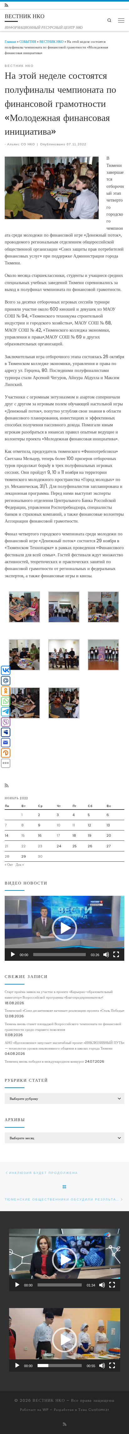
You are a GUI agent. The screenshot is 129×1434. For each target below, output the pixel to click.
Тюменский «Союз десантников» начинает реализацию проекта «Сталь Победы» (64, 1010)
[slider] (59, 954)
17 (58, 835)
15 (23, 835)
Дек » (20, 864)
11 (73, 825)
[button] (64, 928)
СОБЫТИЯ (27, 41)
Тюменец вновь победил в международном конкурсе (44, 1061)
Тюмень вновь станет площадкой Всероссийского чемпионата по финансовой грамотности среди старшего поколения (63, 1026)
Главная (10, 41)
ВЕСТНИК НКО (51, 41)
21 (6, 846)
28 (7, 856)
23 (40, 846)
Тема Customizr (93, 1409)
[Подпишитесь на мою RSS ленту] (6, 5)
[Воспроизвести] (13, 954)
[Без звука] (106, 954)
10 (58, 825)
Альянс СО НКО (21, 144)
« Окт (9, 864)
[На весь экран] (116, 954)
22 (23, 846)
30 (40, 856)
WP (46, 1409)
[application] (64, 928)
